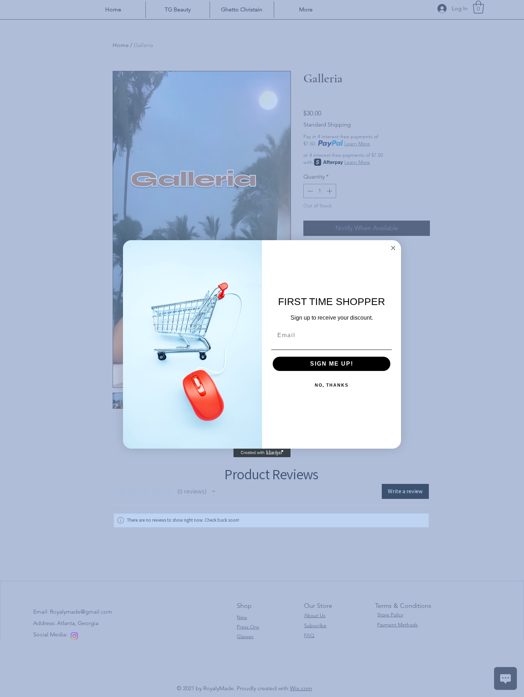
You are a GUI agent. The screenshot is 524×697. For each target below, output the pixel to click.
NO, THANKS (332, 385)
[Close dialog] (393, 248)
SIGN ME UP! (331, 364)
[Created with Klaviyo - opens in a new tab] (262, 453)
